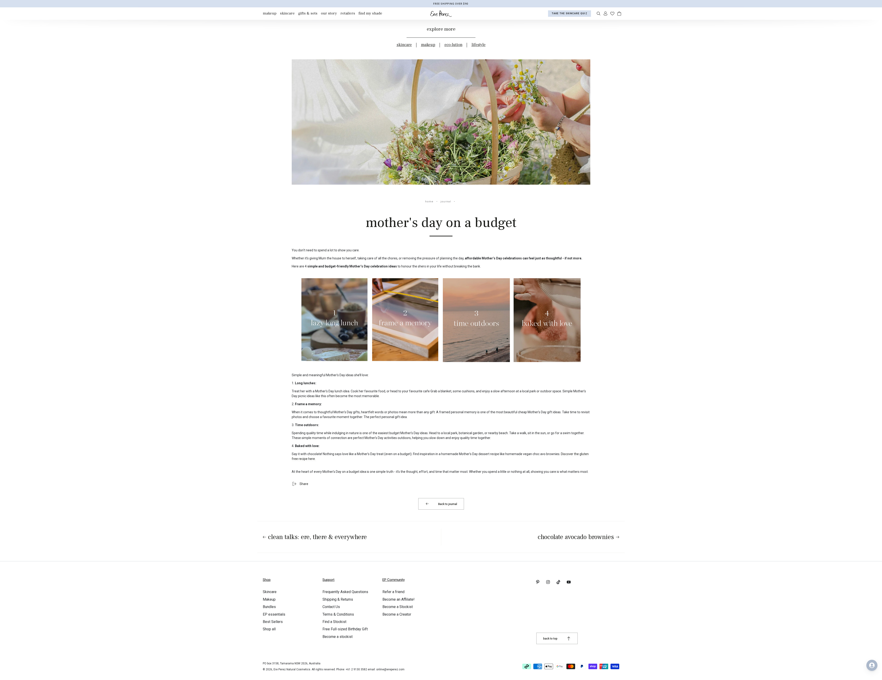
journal (446, 201)
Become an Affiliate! (398, 599)
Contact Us (331, 607)
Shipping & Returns (337, 599)
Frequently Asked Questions (345, 592)
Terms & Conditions (338, 614)
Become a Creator (396, 614)
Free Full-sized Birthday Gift (345, 629)
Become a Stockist (397, 607)
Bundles (269, 607)
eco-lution (453, 44)
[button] (598, 13)
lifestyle (479, 44)
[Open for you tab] (871, 665)
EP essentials (274, 614)
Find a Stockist (334, 622)
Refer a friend (393, 592)
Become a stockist (337, 636)
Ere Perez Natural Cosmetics (292, 669)
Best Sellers (273, 622)
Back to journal (447, 504)
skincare (404, 44)
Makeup (269, 599)
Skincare (270, 592)
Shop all (269, 629)
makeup (428, 44)
